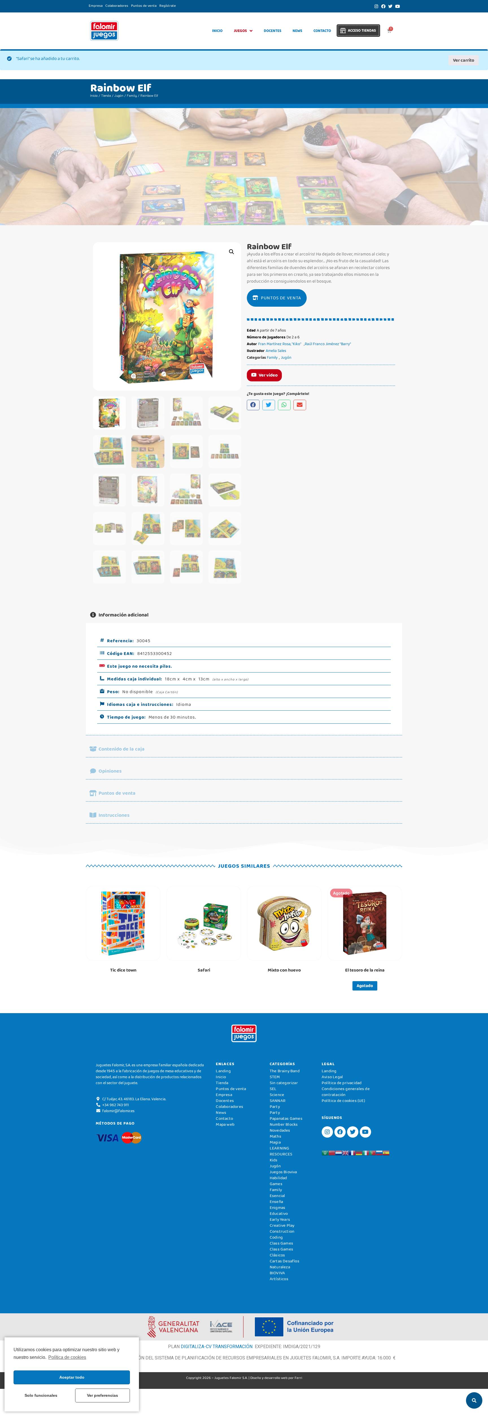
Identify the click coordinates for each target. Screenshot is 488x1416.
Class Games (281, 1243)
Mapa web (225, 1124)
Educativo (279, 1213)
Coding (276, 1237)
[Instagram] (376, 6)
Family (132, 96)
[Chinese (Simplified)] (331, 1152)
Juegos (240, 30)
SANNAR (278, 1100)
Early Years (280, 1219)
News (297, 30)
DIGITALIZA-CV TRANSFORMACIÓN (216, 1346)
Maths (275, 1136)
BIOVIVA (277, 1273)
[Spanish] (386, 1152)
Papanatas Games (286, 1118)
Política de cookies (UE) (343, 1100)
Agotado (365, 986)
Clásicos (277, 1255)
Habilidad (278, 1178)
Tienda (106, 96)
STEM (275, 1077)
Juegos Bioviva (283, 1172)
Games (276, 1184)
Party (275, 1106)
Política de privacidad (341, 1083)
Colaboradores (116, 5)
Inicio (217, 30)
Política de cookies (67, 1357)
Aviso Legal (332, 1077)
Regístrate (167, 5)
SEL (273, 1089)
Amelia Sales (276, 350)
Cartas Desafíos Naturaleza (284, 1264)
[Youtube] (397, 6)
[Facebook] (383, 6)
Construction (282, 1231)
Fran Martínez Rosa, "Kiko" (279, 344)
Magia (275, 1142)
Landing (223, 1071)
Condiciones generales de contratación (346, 1092)
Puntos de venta (143, 5)
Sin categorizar (284, 1083)
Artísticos (279, 1279)
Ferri (298, 1377)
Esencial (277, 1195)
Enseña (276, 1201)
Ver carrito (463, 60)
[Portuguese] (372, 1152)
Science (277, 1094)
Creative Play (282, 1225)
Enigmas (277, 1207)
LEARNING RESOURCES (281, 1151)
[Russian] (379, 1152)
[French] (352, 1152)
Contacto (322, 30)
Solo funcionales (41, 1395)
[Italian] (365, 1152)
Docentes (272, 30)
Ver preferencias (102, 1395)
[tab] (244, 615)
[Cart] (389, 30)
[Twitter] (390, 6)
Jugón (118, 96)
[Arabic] (325, 1152)
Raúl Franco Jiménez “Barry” (328, 344)
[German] (359, 1152)
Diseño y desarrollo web (268, 1377)
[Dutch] (338, 1152)
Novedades (280, 1130)
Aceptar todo (71, 1377)
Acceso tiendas (362, 30)
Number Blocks (284, 1124)
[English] (345, 1152)
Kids (274, 1160)
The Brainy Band (285, 1071)
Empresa (96, 5)
